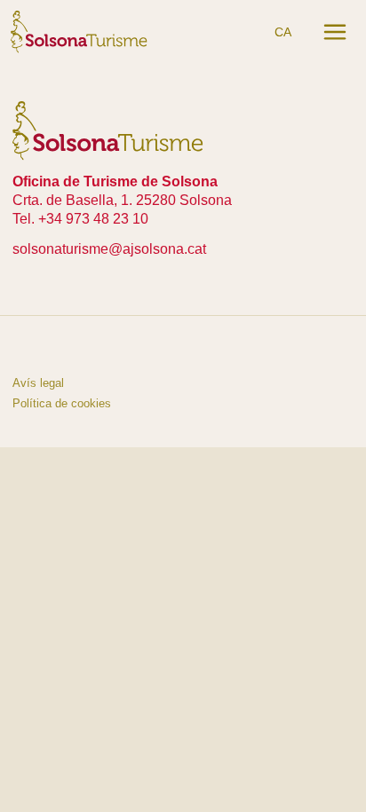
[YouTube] (67, 349)
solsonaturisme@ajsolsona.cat (109, 248)
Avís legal (38, 383)
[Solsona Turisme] (79, 31)
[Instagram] (26, 349)
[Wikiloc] (108, 349)
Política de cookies (61, 403)
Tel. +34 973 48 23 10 (80, 218)
